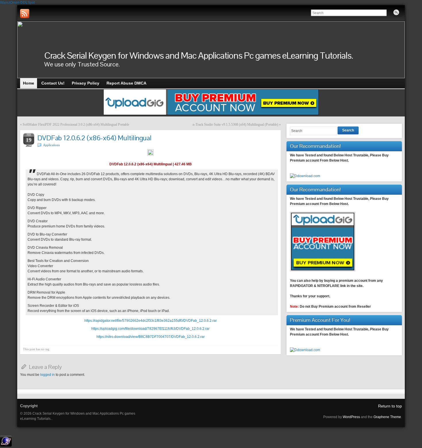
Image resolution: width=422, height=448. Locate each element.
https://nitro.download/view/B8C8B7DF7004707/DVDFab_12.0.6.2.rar (150, 337)
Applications (51, 145)
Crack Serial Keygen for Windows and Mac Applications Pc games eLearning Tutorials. (198, 55)
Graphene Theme (387, 417)
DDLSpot (27, 3)
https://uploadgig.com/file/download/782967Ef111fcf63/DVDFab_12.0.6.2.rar (150, 329)
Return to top (390, 406)
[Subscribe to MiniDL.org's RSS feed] (24, 13)
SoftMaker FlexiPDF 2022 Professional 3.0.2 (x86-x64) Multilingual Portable (76, 124)
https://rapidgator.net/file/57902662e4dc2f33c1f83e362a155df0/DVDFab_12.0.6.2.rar (150, 321)
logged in (47, 375)
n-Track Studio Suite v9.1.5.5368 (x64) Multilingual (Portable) (235, 124)
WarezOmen (10, 3)
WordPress (351, 417)
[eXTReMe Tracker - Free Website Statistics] (6, 445)
